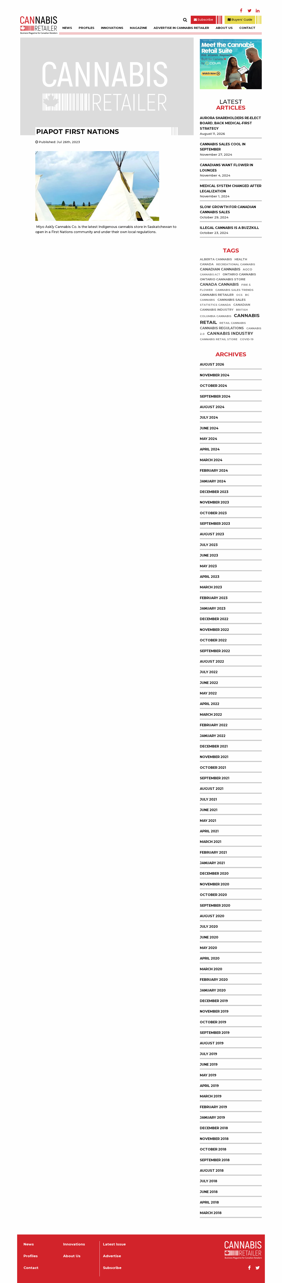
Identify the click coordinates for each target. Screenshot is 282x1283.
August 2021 (211, 788)
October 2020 (213, 895)
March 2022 (211, 714)
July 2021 (208, 799)
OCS (239, 295)
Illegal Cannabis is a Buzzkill (229, 228)
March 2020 (211, 969)
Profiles (86, 28)
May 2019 (208, 1075)
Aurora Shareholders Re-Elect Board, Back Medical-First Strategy (230, 123)
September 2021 (214, 778)
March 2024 (211, 460)
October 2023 (213, 513)
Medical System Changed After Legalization (230, 188)
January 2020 (213, 990)
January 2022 (212, 736)
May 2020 (208, 948)
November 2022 (214, 629)
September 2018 (215, 1160)
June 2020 (209, 937)
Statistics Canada (215, 305)
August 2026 (212, 364)
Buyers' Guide (241, 19)
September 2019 (215, 1032)
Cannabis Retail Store (218, 339)
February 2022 (213, 725)
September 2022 (215, 651)
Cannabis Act (210, 274)
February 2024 (214, 470)
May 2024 (208, 439)
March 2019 (211, 1096)
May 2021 (208, 820)
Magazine (138, 28)
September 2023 (215, 523)
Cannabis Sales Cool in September (222, 146)
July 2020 (209, 926)
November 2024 (214, 375)
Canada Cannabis (219, 285)
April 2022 (209, 704)
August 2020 (212, 916)
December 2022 (214, 619)
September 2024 (215, 396)
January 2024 (213, 481)
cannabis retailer (217, 295)
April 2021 (209, 831)
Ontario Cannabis (239, 274)
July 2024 (209, 417)
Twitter (249, 11)
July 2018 (208, 1181)
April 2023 (209, 576)
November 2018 (214, 1139)
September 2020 (215, 905)
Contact (247, 28)
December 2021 (214, 746)
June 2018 (209, 1192)
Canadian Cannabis (220, 269)
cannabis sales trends (234, 290)
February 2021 (213, 852)
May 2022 (208, 693)
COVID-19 (247, 339)
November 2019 (214, 1011)
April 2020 (209, 958)
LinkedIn (258, 11)
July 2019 (208, 1054)
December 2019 (214, 1001)
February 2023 (213, 598)
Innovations (112, 28)
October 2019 (213, 1022)
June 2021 (208, 810)
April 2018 (209, 1202)
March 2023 (211, 587)
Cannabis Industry (230, 334)
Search (185, 20)
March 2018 (211, 1213)
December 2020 (214, 873)
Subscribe (205, 19)
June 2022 (209, 683)
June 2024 (209, 428)
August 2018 (212, 1170)
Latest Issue (114, 1244)
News (67, 28)
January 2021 (212, 863)
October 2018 (213, 1149)
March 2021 (210, 841)
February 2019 (213, 1107)
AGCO (247, 269)
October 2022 (213, 640)
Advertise (112, 1256)
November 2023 (214, 502)
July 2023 (209, 545)
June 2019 (209, 1064)
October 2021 (213, 767)
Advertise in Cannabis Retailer (181, 28)
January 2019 (212, 1117)
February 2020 (214, 979)
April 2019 (209, 1086)
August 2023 (212, 534)
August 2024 (212, 407)
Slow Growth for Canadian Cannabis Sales (228, 209)
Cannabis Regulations (222, 328)
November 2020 (214, 884)
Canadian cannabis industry (225, 307)
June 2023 (209, 555)
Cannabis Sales (231, 300)
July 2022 (209, 672)
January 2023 (212, 608)
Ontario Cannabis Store (222, 279)
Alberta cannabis (216, 259)
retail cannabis (232, 323)
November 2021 (214, 757)
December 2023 (214, 492)
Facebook (241, 11)
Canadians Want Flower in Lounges (226, 167)
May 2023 (208, 566)
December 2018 (214, 1128)
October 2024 (213, 385)
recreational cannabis (235, 264)
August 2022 (212, 661)
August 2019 (212, 1043)
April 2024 (210, 449)
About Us (224, 28)
